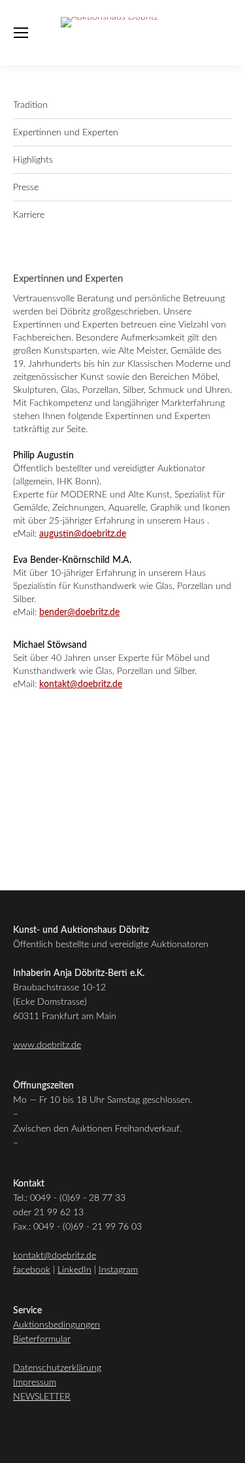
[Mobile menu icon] (21, 33)
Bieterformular (42, 1339)
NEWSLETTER (42, 1397)
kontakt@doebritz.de (80, 684)
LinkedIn (74, 1270)
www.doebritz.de (47, 1045)
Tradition (30, 105)
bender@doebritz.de (79, 612)
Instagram (118, 1270)
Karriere (28, 215)
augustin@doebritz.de (82, 534)
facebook (31, 1270)
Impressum (34, 1382)
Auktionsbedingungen (56, 1325)
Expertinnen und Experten (65, 132)
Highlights (33, 160)
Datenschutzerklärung (57, 1368)
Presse (26, 187)
